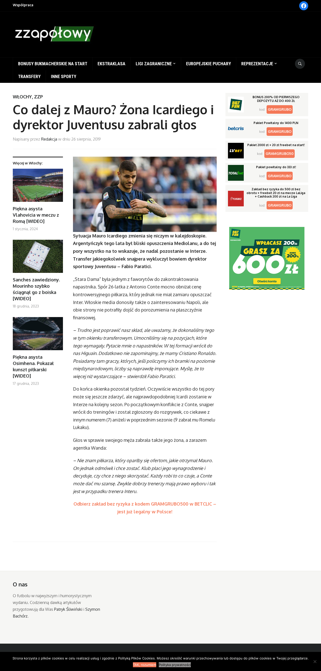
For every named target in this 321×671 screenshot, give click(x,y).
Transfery (29, 76)
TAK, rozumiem (144, 665)
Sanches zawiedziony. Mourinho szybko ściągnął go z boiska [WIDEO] (36, 289)
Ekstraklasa (111, 63)
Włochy (22, 96)
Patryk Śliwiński (68, 609)
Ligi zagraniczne (154, 63)
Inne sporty (63, 76)
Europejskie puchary (208, 63)
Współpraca (23, 5)
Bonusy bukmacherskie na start (52, 63)
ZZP (38, 96)
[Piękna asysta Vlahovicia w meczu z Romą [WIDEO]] (38, 187)
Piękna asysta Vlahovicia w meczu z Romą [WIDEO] (36, 215)
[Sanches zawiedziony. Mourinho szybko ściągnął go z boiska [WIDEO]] (38, 258)
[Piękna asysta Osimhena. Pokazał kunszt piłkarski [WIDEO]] (38, 335)
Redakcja (49, 139)
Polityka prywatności (175, 665)
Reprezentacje (257, 63)
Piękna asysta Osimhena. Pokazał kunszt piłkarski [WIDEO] (33, 366)
